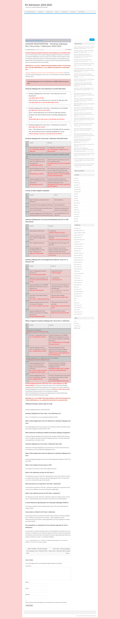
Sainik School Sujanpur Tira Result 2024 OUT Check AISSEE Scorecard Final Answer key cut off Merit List (84, 114)
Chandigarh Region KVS (79, 244)
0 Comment (68, 49)
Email (27, 588)
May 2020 (76, 218)
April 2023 (76, 198)
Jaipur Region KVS (77, 264)
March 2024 (76, 180)
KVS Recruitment (77, 275)
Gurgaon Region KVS (34, 540)
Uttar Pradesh (77, 309)
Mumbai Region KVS (78, 282)
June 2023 (76, 194)
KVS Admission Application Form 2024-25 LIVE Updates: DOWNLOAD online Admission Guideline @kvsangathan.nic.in (84, 70)
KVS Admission (77, 271)
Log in (75, 321)
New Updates (65, 11)
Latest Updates (77, 278)
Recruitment (81, 11)
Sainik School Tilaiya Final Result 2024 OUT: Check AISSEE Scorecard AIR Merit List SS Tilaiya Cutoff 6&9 (84, 120)
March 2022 (76, 209)
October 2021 (76, 216)
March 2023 (76, 200)
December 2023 (77, 187)
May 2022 (76, 205)
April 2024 (76, 178)
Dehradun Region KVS (78, 248)
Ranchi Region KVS (78, 296)
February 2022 (77, 212)
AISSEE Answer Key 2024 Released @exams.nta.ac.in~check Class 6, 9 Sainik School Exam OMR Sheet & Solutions (83, 150)
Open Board (76, 287)
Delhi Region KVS (77, 251)
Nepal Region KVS (77, 284)
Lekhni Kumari (31, 49)
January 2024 (76, 185)
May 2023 (76, 196)
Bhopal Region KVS (78, 237)
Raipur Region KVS (78, 293)
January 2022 (76, 214)
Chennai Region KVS (78, 246)
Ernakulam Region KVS (78, 253)
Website (27, 594)
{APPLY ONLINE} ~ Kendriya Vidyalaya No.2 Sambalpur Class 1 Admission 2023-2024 (37, 551)
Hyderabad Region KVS (78, 260)
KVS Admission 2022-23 (78, 273)
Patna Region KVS (77, 289)
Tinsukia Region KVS (78, 307)
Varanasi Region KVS (78, 312)
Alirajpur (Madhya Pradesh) (79, 232)
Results (57, 11)
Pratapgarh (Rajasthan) (78, 291)
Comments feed (77, 325)
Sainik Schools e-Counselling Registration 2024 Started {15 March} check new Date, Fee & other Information (84, 109)
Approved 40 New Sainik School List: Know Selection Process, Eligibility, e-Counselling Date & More (84, 95)
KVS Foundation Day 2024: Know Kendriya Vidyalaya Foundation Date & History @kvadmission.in (82, 141)
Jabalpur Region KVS (78, 262)
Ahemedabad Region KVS (79, 230)
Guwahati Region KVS (78, 257)
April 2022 (76, 207)
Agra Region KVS (77, 228)
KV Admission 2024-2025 (38, 4)
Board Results (77, 241)
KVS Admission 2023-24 (30, 11)
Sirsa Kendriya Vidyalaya (42, 542)
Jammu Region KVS (78, 266)
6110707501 (43, 540)
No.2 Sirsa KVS (33, 542)
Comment (28, 566)
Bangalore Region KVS (78, 235)
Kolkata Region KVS (78, 269)
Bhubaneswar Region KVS (79, 239)
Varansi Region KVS (78, 314)
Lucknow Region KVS (78, 280)
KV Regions (40, 11)
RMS (75, 300)
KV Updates (73, 11)
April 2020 (76, 221)
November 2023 (77, 189)
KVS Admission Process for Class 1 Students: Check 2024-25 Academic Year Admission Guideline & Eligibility (84, 75)
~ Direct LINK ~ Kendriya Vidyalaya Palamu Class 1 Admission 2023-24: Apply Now (59, 551)
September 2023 (77, 191)
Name (27, 582)
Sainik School (49, 11)
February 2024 (77, 182)
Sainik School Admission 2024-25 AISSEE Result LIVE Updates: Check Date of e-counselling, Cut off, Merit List (83, 100)
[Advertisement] (60, 25)
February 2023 (77, 203)
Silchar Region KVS (78, 305)
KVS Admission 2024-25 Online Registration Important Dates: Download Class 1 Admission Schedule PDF (83, 84)
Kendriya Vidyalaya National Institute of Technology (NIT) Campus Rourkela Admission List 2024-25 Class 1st (83, 56)
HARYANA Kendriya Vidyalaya (53, 540)
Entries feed (76, 323)
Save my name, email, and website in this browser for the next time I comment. (46, 602)
